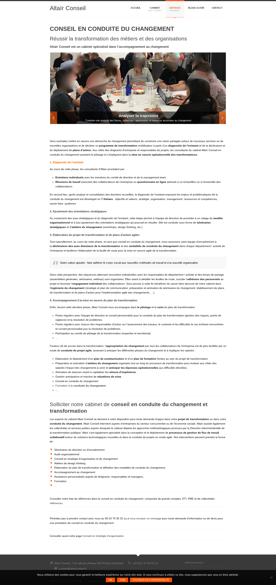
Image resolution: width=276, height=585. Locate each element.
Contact (217, 8)
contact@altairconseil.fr (73, 568)
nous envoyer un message (145, 518)
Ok (110, 580)
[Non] (271, 577)
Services (174, 8)
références (56, 503)
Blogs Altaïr (196, 8)
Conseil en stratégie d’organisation (103, 535)
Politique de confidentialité (151, 580)
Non (122, 580)
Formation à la (80, 385)
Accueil (136, 8)
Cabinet (155, 8)
